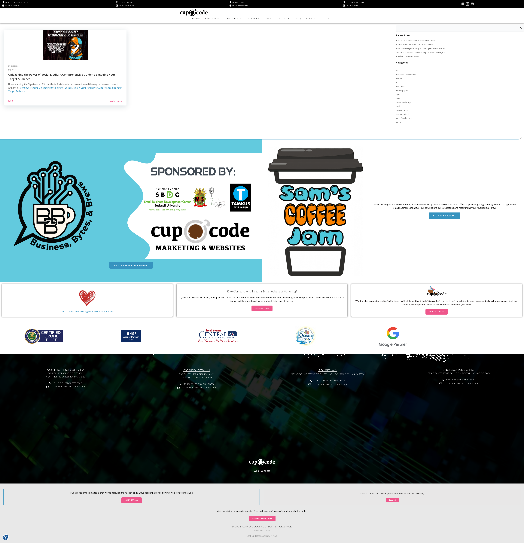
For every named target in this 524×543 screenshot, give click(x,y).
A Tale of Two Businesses (407, 56)
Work (398, 122)
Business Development (406, 74)
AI (397, 70)
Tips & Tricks (402, 110)
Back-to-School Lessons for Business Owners (416, 40)
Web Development (404, 118)
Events (310, 19)
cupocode (15, 66)
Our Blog (284, 19)
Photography (402, 90)
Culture (267, 530)
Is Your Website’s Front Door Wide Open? (414, 44)
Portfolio (253, 19)
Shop (269, 19)
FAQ (298, 19)
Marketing (400, 86)
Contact (326, 19)
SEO (398, 98)
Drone (399, 78)
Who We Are (233, 19)
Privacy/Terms (258, 530)
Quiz (398, 94)
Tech (398, 106)
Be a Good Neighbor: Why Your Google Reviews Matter (420, 48)
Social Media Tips (404, 102)
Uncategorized (402, 114)
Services (211, 19)
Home (196, 19)
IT (397, 82)
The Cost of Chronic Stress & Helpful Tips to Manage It (420, 52)
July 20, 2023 (13, 69)
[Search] (520, 28)
